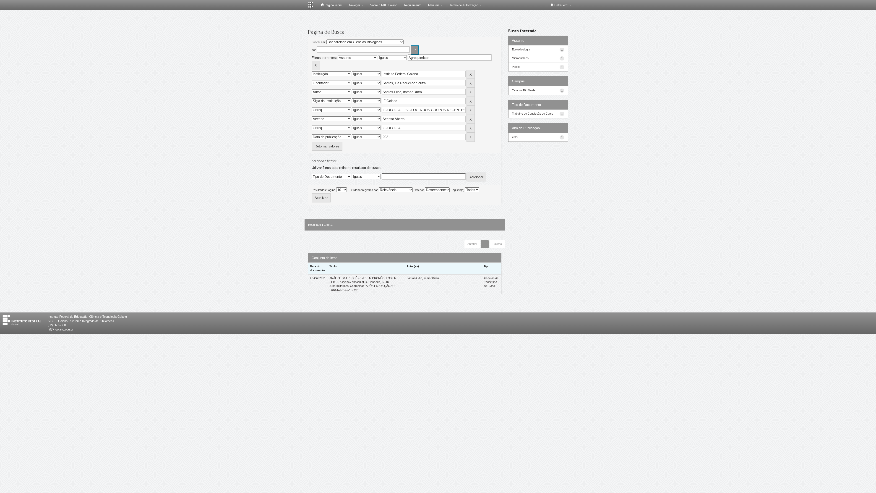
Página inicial (333, 5)
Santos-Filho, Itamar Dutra (423, 278)
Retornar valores (327, 146)
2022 (515, 137)
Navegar (355, 5)
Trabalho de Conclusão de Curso (491, 282)
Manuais (434, 5)
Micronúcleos (520, 58)
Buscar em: (319, 42)
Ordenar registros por (364, 190)
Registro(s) (457, 190)
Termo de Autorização (464, 5)
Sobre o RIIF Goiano (383, 5)
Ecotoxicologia (521, 49)
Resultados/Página (323, 190)
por (314, 50)
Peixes (516, 66)
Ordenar (419, 190)
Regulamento (412, 5)
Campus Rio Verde (523, 90)
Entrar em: (561, 5)
